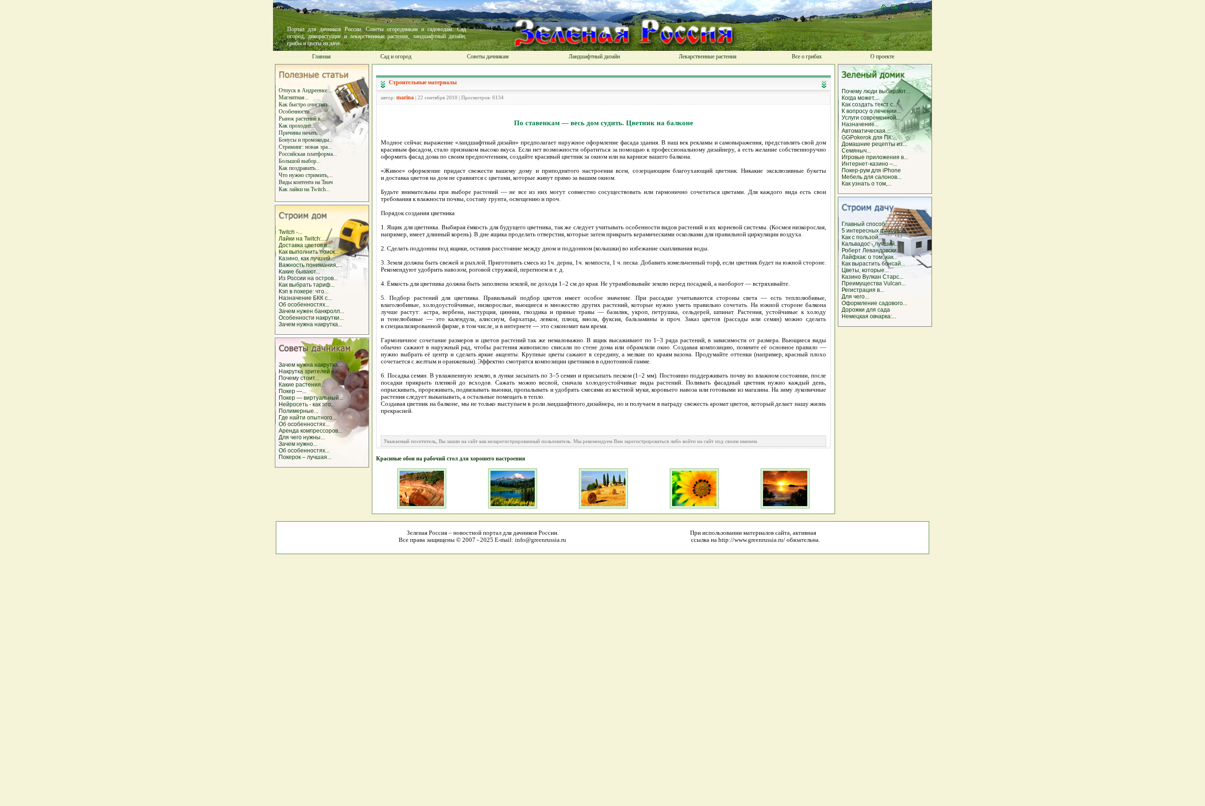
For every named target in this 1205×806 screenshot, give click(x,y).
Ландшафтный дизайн (594, 56)
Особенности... (296, 111)
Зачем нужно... (298, 444)
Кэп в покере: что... (304, 291)
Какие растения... (302, 384)
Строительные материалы (423, 82)
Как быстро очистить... (305, 104)
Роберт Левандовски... (871, 250)
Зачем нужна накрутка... (310, 324)
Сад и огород (395, 56)
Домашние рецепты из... (874, 144)
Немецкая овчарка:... (869, 316)
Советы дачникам (488, 56)
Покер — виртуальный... (311, 398)
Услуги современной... (871, 117)
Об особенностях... (304, 304)
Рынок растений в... (302, 118)
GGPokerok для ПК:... (869, 137)
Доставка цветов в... (305, 245)
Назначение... (860, 124)
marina (405, 97)
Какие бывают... (299, 271)
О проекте (882, 56)
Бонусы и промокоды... (306, 140)
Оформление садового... (874, 303)
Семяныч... (856, 150)
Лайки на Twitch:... (302, 238)
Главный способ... (865, 224)
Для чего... (855, 296)
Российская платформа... (308, 154)
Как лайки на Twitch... (304, 189)
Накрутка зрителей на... (310, 371)
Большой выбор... (300, 161)
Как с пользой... (862, 237)
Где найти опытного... (308, 417)
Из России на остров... (308, 278)
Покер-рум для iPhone (871, 170)
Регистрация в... (863, 290)
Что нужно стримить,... (306, 175)
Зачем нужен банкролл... (311, 311)
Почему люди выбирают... (876, 91)
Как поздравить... (299, 168)
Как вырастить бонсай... (873, 263)
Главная (321, 56)
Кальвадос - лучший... (870, 244)
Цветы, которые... (865, 270)
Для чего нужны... (302, 437)
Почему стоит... (299, 378)
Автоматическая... (866, 131)
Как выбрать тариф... (307, 285)
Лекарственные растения (708, 56)
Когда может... (860, 98)
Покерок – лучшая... (305, 457)
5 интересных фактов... (873, 230)
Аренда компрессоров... (310, 430)
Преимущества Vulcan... (874, 283)
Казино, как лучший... (307, 258)
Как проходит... (297, 125)
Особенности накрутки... (311, 317)
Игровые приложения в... (875, 157)
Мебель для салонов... (871, 177)
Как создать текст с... (869, 104)
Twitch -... (290, 232)
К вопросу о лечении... (871, 111)
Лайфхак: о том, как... (870, 257)
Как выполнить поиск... (309, 252)
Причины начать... (300, 132)
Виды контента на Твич (306, 182)
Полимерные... (298, 411)
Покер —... (292, 391)
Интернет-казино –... (869, 164)
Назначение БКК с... (305, 298)
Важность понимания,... (310, 265)
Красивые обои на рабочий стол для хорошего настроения (450, 458)
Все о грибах (807, 56)
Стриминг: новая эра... (305, 147)
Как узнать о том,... (867, 183)
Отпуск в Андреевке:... (306, 90)
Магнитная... (294, 97)
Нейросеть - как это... (307, 404)
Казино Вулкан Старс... (872, 277)
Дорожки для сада (866, 309)
